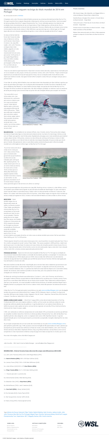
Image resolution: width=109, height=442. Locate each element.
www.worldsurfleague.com (50, 290)
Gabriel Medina (38, 412)
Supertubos (20, 416)
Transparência (10, 430)
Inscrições (34, 427)
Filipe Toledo (29, 412)
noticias (20, 15)
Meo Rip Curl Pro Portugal (21, 414)
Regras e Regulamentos (13, 427)
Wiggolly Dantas (33, 416)
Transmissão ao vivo (12, 429)
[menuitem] (19, 3)
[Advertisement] (84, 51)
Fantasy (59, 425)
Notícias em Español (37, 430)
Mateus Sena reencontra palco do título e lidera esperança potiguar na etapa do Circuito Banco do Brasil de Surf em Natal (89, 34)
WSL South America (45, 416)
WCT (26, 416)
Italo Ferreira (48, 412)
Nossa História (10, 425)
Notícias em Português (38, 429)
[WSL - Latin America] (9, 3)
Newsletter (35, 425)
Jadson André (56, 412)
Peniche (41, 414)
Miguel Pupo (34, 414)
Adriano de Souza (12, 412)
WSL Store (59, 427)
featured (21, 412)
